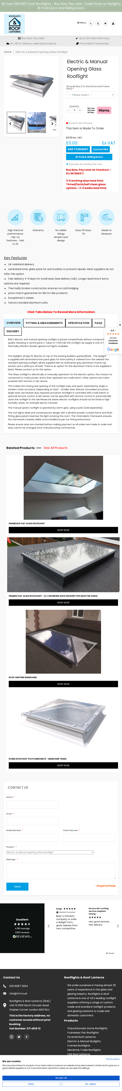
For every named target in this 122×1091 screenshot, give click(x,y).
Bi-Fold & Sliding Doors (89, 157)
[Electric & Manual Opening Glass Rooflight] (31, 84)
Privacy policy (113, 1059)
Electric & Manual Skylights (84, 1041)
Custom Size (100, 149)
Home (7, 52)
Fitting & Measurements (44, 323)
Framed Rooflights (78, 1045)
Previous (11, 126)
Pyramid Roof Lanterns (81, 1037)
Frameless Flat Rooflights (83, 1032)
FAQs (98, 323)
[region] (83, 926)
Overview (13, 323)
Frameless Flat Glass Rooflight (27, 523)
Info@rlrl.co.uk (18, 993)
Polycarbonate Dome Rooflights (87, 1028)
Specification (78, 323)
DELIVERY (13, 331)
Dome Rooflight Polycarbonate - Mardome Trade (38, 758)
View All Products (55, 448)
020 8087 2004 (18, 986)
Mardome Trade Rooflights (84, 1050)
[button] (49, 926)
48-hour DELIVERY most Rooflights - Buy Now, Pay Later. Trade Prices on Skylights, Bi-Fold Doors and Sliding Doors (61, 6)
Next (52, 126)
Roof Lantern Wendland (23, 677)
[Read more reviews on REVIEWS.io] (22, 937)
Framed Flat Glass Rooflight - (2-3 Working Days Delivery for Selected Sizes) (53, 596)
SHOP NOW (63, 530)
